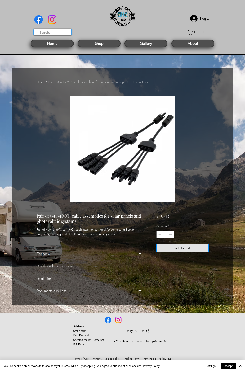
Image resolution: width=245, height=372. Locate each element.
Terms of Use (81, 358)
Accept (228, 366)
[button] (198, 32)
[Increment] (171, 234)
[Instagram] (52, 19)
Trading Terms (131, 358)
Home (40, 82)
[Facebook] (38, 19)
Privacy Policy (151, 366)
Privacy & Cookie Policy (106, 358)
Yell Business (166, 358)
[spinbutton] (165, 234)
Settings (211, 366)
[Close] (240, 366)
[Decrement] (159, 234)
